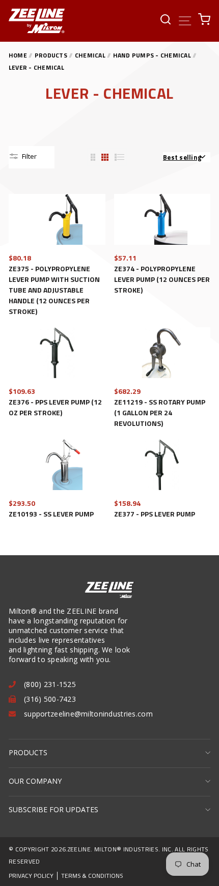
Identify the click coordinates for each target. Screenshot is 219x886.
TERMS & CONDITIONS (92, 876)
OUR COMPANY (35, 781)
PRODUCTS (28, 752)
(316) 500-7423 (50, 699)
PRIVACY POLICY (31, 876)
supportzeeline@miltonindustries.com (88, 714)
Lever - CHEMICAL (36, 67)
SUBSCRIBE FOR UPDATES (53, 809)
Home (18, 55)
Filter (28, 156)
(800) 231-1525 (50, 684)
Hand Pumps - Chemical (153, 55)
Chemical (91, 55)
